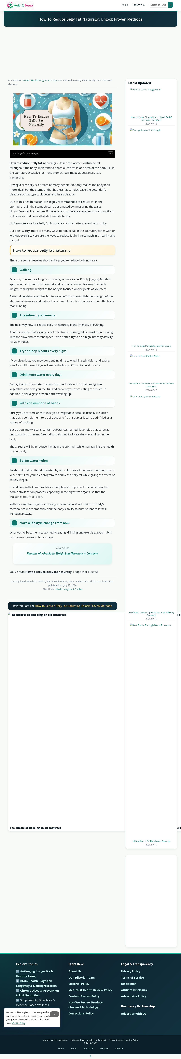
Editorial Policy (78, 984)
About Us (74, 971)
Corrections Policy (81, 1013)
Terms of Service (132, 977)
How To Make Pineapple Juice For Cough (151, 345)
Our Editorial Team (81, 977)
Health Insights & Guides (69, 589)
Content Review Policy (84, 996)
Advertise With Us (133, 1013)
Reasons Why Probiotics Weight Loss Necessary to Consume (62, 553)
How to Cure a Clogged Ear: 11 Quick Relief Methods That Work (151, 118)
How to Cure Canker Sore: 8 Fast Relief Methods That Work (151, 385)
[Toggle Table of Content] (109, 153)
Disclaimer (128, 984)
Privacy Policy (130, 971)
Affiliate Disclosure (134, 990)
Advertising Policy (133, 996)
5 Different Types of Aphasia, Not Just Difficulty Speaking (151, 613)
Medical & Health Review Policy (90, 990)
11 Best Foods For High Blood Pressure (151, 841)
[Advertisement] (90, 49)
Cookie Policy (18, 1023)
